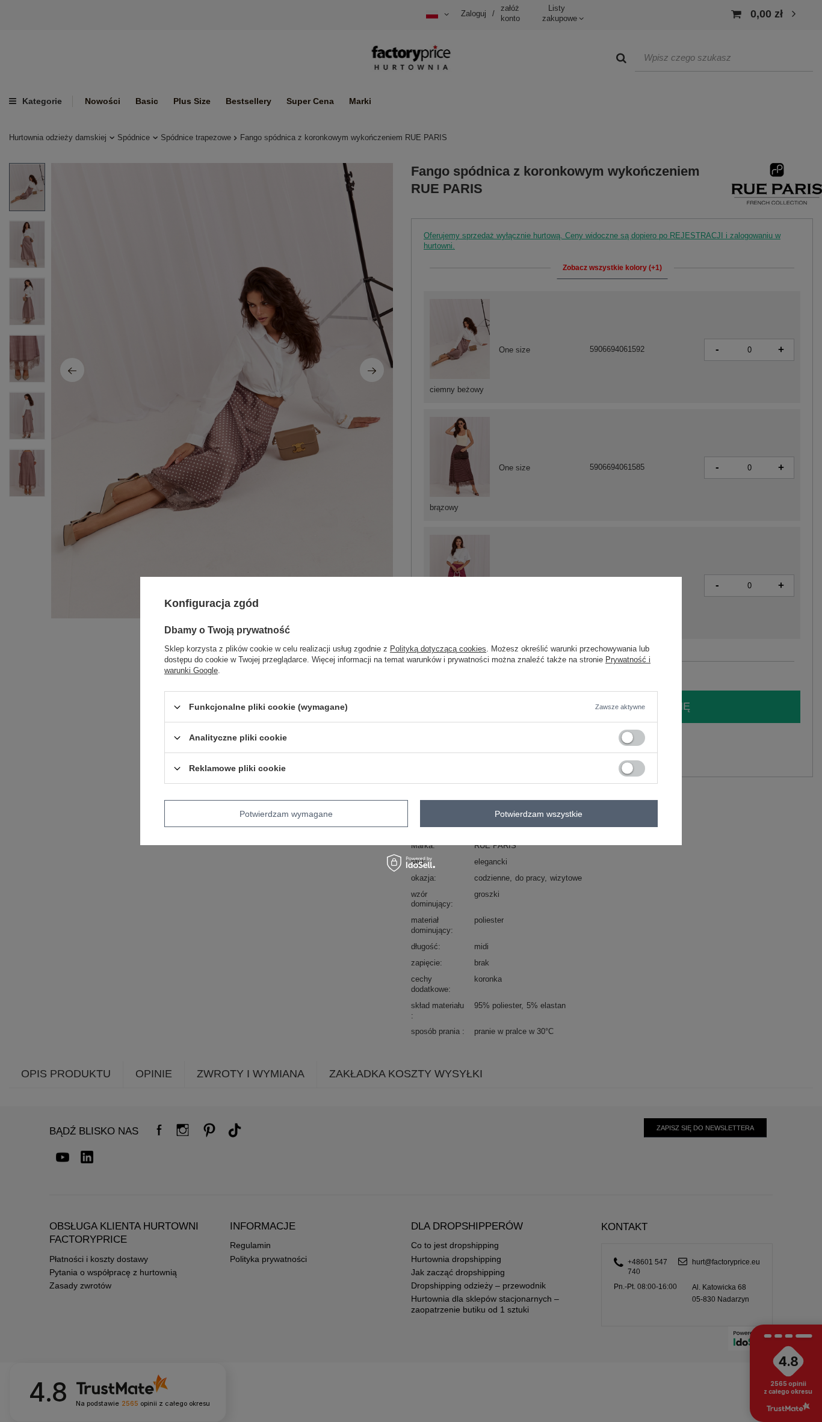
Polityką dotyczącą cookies (438, 648)
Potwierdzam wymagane (286, 813)
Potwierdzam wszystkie (539, 813)
